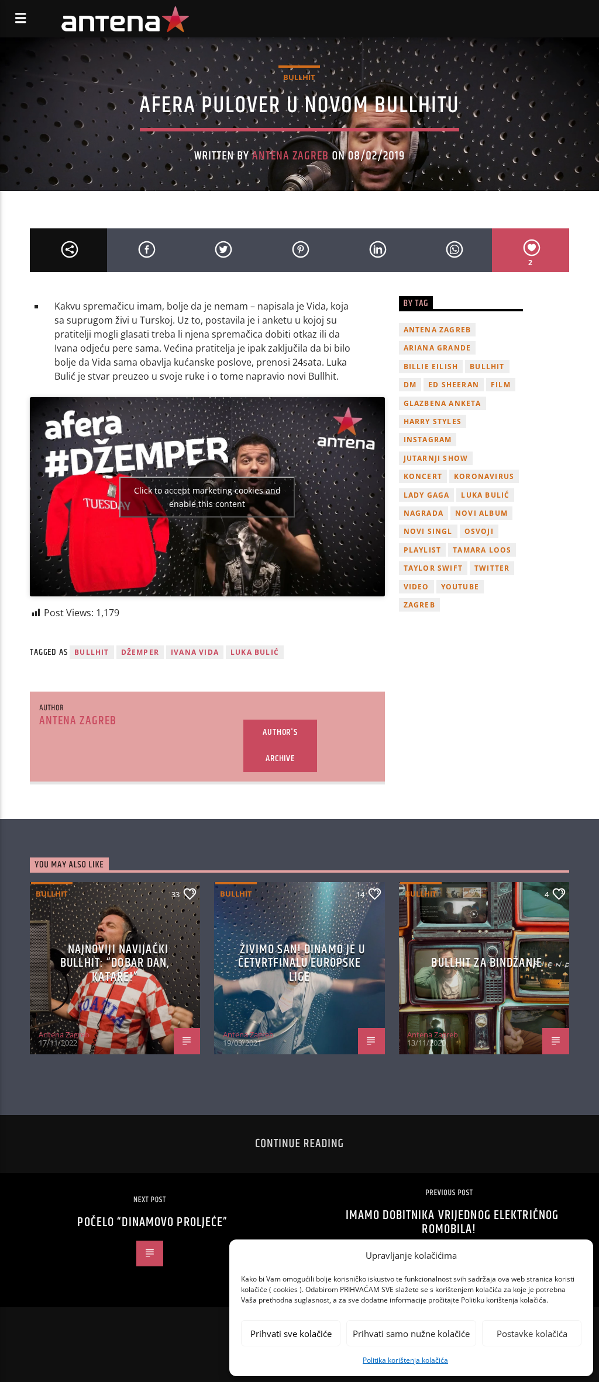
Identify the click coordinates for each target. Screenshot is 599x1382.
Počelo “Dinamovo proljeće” (152, 1222)
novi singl (428, 531)
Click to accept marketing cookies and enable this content (207, 497)
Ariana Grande (437, 348)
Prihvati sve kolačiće (291, 1333)
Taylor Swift (433, 568)
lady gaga (427, 495)
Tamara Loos (482, 550)
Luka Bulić (254, 652)
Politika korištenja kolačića (405, 1360)
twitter (492, 568)
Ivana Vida (195, 652)
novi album (481, 513)
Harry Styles (433, 421)
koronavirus (484, 476)
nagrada (423, 513)
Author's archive (280, 745)
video (416, 587)
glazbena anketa (442, 403)
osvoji (479, 531)
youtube (460, 587)
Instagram (428, 440)
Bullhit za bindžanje (486, 963)
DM (410, 385)
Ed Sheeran (453, 385)
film (501, 385)
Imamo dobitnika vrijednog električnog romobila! (452, 1222)
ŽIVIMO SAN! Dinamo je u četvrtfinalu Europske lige (302, 963)
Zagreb (419, 605)
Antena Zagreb (290, 156)
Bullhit (299, 77)
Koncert (423, 476)
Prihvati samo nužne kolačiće (411, 1333)
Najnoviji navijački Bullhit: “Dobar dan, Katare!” (115, 963)
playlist (423, 550)
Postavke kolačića (532, 1333)
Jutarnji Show (436, 458)
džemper (140, 652)
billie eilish (431, 366)
